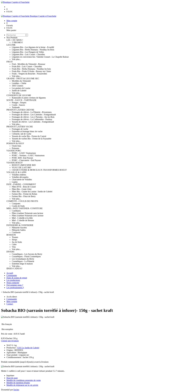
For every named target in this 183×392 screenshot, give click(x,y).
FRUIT (9, 62)
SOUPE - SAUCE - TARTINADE (21, 100)
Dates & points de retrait (16, 278)
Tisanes (15, 237)
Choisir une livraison (10, 341)
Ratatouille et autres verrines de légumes (29, 98)
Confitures (16, 211)
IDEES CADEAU (14, 268)
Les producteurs (13, 280)
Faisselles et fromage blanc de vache (27, 131)
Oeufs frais (16, 146)
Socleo (16, 390)
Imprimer (10, 375)
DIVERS (10, 252)
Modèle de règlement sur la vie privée (22, 385)
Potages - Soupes (19, 102)
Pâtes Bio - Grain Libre (21, 189)
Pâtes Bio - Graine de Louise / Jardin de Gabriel (32, 191)
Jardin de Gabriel (19, 90)
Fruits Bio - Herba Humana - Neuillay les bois (31, 69)
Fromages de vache (20, 129)
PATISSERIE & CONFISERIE (19, 225)
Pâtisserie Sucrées (19, 227)
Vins (14, 247)
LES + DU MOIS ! (14, 40)
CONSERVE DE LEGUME (18, 95)
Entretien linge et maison (22, 264)
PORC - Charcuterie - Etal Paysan (26, 160)
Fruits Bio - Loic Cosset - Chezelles (27, 66)
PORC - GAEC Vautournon (24, 153)
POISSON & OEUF (15, 143)
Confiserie (16, 232)
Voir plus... (16, 59)
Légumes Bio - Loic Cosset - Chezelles (28, 54)
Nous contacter (12, 283)
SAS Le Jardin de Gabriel (28, 348)
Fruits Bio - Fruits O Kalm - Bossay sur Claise (31, 71)
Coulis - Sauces (18, 105)
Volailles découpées (20, 177)
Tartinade (16, 107)
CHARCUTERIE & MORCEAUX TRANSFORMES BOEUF (39, 170)
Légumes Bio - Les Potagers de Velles (28, 52)
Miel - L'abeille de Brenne (23, 220)
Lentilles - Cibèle (19, 83)
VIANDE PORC (13, 151)
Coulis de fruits (18, 206)
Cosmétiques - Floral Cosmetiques (26, 256)
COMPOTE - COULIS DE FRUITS (22, 201)
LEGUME (11, 45)
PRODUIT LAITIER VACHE (19, 126)
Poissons (15, 148)
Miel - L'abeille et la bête (22, 218)
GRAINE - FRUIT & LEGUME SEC (22, 78)
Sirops (14, 239)
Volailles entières (19, 175)
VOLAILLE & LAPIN (16, 172)
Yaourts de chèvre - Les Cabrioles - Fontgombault (33, 122)
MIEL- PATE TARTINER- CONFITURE (24, 208)
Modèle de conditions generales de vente (23, 380)
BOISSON (11, 235)
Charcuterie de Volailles (22, 179)
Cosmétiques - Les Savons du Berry (27, 254)
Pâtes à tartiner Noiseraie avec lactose (27, 215)
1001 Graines (17, 86)
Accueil (9, 273)
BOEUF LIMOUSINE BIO (24, 165)
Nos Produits (11, 37)
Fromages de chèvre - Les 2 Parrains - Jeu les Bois (33, 117)
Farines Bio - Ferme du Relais (24, 194)
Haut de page (12, 378)
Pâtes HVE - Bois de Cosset (24, 187)
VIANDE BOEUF (14, 163)
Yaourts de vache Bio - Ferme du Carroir (29, 136)
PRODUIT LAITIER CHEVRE (20, 110)
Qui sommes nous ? (14, 285)
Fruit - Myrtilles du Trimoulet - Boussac (28, 64)
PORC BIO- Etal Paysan (22, 158)
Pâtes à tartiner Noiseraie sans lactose (27, 213)
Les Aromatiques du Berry (23, 259)
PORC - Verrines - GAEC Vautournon (28, 155)
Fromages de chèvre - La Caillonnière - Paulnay (32, 119)
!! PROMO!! (17, 42)
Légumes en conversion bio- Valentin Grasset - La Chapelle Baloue (40, 57)
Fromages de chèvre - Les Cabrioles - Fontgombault (34, 114)
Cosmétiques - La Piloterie (23, 261)
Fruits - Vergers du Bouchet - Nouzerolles (29, 74)
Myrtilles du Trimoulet (21, 81)
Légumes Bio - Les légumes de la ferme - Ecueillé (33, 47)
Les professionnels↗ (15, 287)
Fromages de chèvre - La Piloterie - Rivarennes (32, 112)
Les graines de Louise (21, 88)
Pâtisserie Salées (19, 230)
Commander (11, 275)
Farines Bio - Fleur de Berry (24, 196)
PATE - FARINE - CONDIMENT (21, 184)
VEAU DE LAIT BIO (21, 167)
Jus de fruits (17, 242)
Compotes (16, 203)
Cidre (14, 244)
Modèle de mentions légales (18, 383)
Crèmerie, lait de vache (21, 134)
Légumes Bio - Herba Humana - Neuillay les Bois (33, 49)
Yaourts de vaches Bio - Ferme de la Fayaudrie (31, 138)
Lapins (15, 182)
